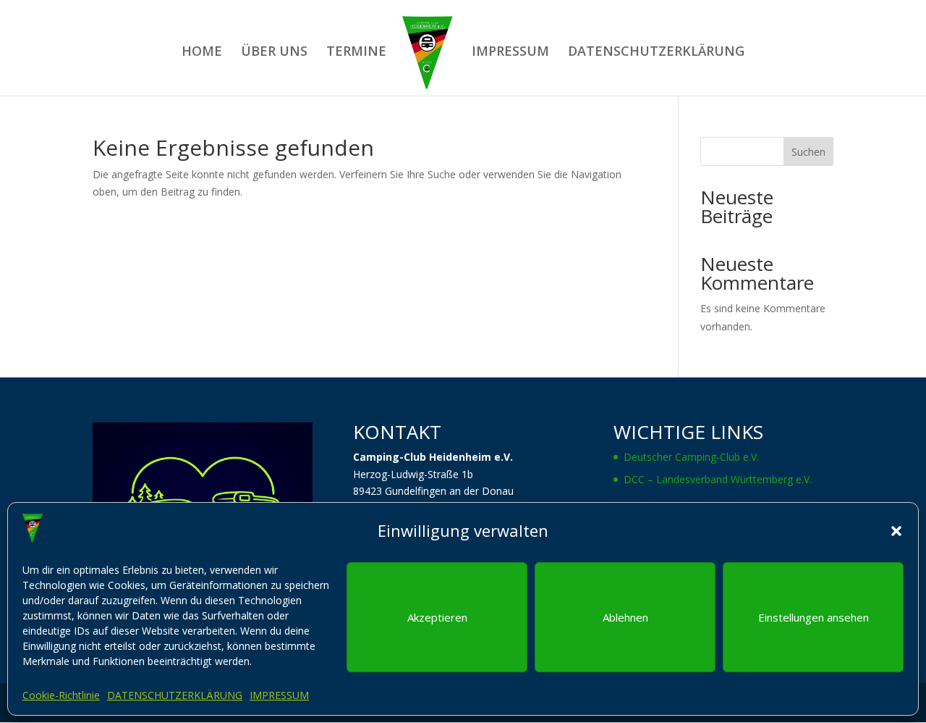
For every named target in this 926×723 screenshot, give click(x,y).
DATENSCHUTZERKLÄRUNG (174, 695)
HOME (202, 52)
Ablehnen (625, 617)
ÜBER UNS (274, 52)
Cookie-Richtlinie (61, 695)
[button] (896, 531)
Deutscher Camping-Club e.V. (691, 457)
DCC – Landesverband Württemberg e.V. (718, 479)
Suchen (808, 152)
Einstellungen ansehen (813, 617)
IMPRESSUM (279, 695)
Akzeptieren (437, 617)
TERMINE (356, 52)
